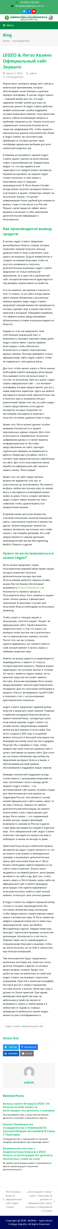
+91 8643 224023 (29, 2)
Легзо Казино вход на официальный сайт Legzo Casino (12, 1199)
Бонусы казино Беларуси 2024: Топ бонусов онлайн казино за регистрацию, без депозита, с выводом (29, 1107)
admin (33, 73)
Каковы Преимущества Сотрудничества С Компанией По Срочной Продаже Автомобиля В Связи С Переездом (29, 1130)
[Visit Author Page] (29, 1071)
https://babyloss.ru (30, 587)
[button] (8, 25)
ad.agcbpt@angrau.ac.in (29, 5)
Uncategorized (14, 77)
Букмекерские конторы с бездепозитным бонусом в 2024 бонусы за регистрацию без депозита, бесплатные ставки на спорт (28, 1154)
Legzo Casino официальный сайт (24, 1026)
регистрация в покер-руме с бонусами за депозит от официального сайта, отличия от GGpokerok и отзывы (38, 1201)
